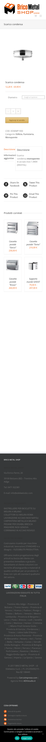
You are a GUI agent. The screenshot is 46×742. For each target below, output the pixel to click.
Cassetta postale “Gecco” (13, 244)
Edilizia (19, 134)
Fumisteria (28, 134)
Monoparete (11, 137)
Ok (17, 738)
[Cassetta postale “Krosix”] (13, 258)
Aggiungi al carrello (17, 120)
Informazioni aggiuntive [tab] (9, 157)
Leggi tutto (26, 738)
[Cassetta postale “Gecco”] (13, 221)
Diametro (12, 97)
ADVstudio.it (30, 681)
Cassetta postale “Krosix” (13, 281)
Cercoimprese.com (28, 677)
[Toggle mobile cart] (35, 16)
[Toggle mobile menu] (40, 16)
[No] (43, 734)
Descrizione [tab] (9, 149)
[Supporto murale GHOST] (33, 258)
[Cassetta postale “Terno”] (33, 221)
